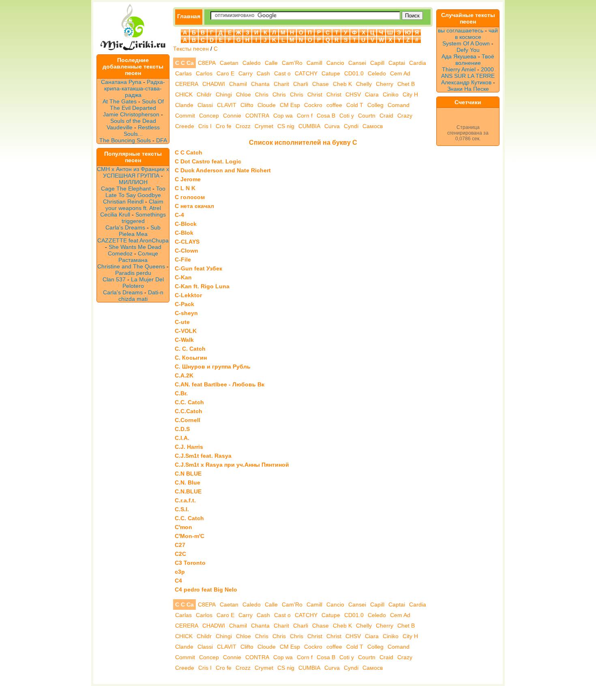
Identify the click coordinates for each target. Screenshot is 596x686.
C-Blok (184, 232)
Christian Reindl (123, 201)
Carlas (183, 73)
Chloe (243, 94)
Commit (185, 115)
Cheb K (342, 84)
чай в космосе (476, 33)
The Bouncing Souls (125, 140)
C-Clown (186, 250)
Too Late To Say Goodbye (135, 191)
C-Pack (184, 304)
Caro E (225, 73)
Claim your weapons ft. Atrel (134, 204)
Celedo (377, 73)
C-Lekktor (188, 295)
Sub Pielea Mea (140, 230)
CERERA (186, 84)
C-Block (186, 224)
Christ (314, 94)
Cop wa (283, 115)
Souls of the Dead (133, 121)
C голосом (190, 197)
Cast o (282, 73)
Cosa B (326, 115)
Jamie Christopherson (131, 114)
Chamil (238, 84)
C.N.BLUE (188, 491)
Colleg (375, 105)
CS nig (285, 126)
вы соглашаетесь (460, 30)
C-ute (182, 322)
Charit (281, 84)
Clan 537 (114, 279)
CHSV (353, 94)
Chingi (224, 94)
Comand (398, 105)
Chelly (364, 84)
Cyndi (351, 126)
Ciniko (391, 94)
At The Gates (120, 101)
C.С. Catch (189, 518)
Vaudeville (120, 127)
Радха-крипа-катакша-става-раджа (134, 88)
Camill (314, 63)
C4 (178, 580)
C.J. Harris (189, 447)
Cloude (266, 105)
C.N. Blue (187, 482)
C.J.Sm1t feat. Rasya (203, 455)
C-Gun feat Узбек (198, 268)
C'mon (183, 527)
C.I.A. (182, 438)
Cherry (384, 84)
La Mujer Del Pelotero (143, 282)
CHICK (184, 94)
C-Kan (183, 277)
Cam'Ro (292, 63)
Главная (188, 16)
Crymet (264, 126)
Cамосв (372, 126)
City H (410, 94)
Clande (184, 105)
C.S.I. (182, 509)
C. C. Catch (190, 348)
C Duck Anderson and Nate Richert (223, 170)
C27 (180, 545)
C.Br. (181, 393)
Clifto (246, 105)
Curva (332, 126)
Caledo (251, 63)
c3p (180, 571)
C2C (180, 554)
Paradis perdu (133, 273)
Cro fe (224, 126)
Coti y (346, 115)
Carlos (204, 73)
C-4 (179, 215)
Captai (396, 63)
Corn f (305, 115)
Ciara (372, 94)
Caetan (229, 63)
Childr (204, 94)
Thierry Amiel (459, 69)
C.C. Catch (189, 402)
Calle (271, 63)
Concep (209, 115)
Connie (232, 115)
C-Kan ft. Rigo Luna (202, 286)
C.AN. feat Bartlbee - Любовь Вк (219, 384)
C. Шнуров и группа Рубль (213, 366)
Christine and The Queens (131, 266)
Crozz (243, 126)
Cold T (354, 105)
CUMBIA (309, 126)
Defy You (468, 50)
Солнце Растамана (138, 256)
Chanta (260, 84)
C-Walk (184, 340)
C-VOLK (186, 331)
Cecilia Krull (115, 214)
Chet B (406, 84)
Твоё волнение (475, 59)
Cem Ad (400, 73)
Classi (205, 105)
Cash (263, 73)
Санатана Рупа (121, 82)
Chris (261, 94)
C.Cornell (187, 420)
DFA (161, 140)
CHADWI (213, 84)
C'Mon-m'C (189, 536)
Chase (320, 84)
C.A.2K (184, 375)
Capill (377, 63)
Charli (300, 84)
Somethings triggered (144, 217)
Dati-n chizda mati (140, 295)
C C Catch (188, 152)
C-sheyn (186, 313)
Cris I (205, 126)
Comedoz (120, 253)
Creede (184, 126)
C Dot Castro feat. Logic (208, 161)
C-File (183, 259)
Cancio (335, 63)
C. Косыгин (191, 357)
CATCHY (306, 73)
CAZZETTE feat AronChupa (133, 240)
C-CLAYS (187, 241)
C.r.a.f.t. (185, 500)
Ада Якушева (459, 56)
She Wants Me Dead (135, 247)
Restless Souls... (142, 130)
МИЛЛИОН (133, 182)
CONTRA (257, 115)
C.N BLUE (188, 473)
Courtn (366, 115)
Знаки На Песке (468, 89)
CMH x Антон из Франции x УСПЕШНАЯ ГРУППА (133, 172)
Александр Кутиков (466, 82)
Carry (245, 73)
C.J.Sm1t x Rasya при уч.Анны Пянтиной (232, 464)
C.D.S (182, 429)
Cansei (357, 63)
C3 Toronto (190, 563)
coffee (334, 105)
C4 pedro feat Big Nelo (206, 589)
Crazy (404, 115)
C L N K (185, 188)
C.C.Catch (188, 411)
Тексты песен (191, 48)
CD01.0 (354, 73)
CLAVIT (226, 105)
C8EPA (207, 63)
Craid (386, 115)
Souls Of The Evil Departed (137, 104)
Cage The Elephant (126, 188)
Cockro (313, 105)
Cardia (417, 63)
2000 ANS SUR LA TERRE (468, 72)
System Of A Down (466, 43)
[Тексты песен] (132, 51)
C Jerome (188, 179)
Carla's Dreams (125, 227)
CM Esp (290, 105)
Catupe (331, 73)
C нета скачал (194, 206)
